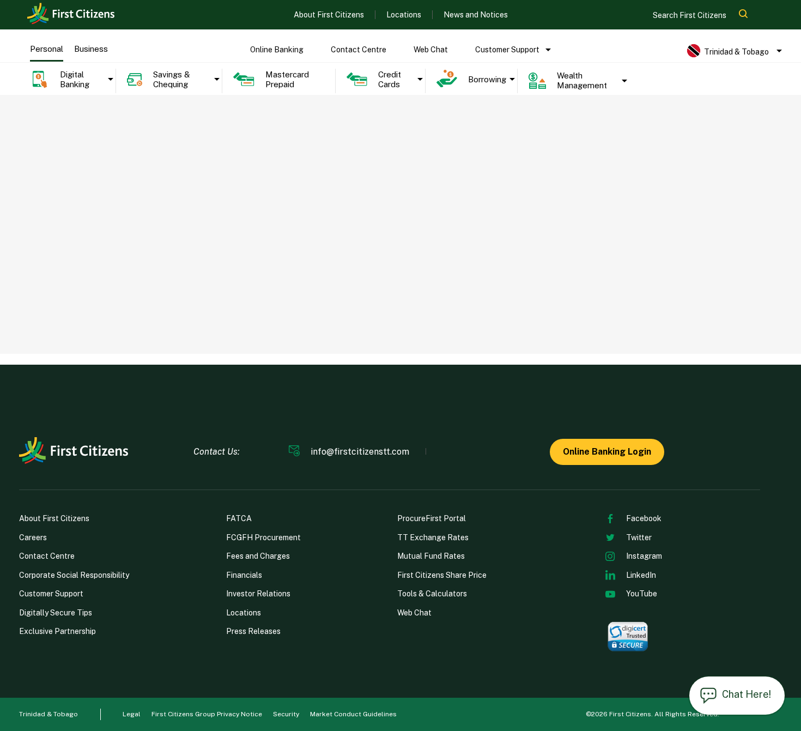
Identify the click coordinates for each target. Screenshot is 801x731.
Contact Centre (358, 49)
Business (91, 48)
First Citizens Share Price (442, 575)
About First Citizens (329, 14)
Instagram (644, 556)
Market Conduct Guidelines (353, 714)
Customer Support (507, 49)
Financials (244, 575)
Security (286, 714)
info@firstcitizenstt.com (360, 452)
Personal (46, 48)
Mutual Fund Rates (431, 556)
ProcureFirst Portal (431, 518)
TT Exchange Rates (433, 537)
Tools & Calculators (432, 593)
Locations (403, 14)
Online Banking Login (607, 451)
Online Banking (277, 49)
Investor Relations (258, 593)
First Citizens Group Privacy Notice (206, 714)
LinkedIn (641, 575)
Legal (132, 714)
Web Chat (431, 49)
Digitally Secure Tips (55, 612)
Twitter (639, 537)
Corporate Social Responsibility (74, 575)
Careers (33, 537)
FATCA (239, 518)
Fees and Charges (258, 556)
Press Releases (253, 631)
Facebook (644, 518)
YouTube (641, 593)
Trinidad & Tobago (48, 714)
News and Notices (476, 14)
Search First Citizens (690, 15)
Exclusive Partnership (57, 631)
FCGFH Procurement (263, 537)
